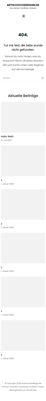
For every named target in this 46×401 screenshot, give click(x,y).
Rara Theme (38, 386)
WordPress (31, 390)
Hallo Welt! (7, 136)
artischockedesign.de (23, 5)
